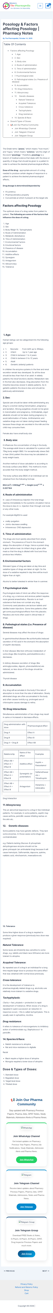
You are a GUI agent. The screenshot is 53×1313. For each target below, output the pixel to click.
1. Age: (18, 54)
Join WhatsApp (26, 1160)
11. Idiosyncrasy (21, 92)
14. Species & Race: (23, 118)
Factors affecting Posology (22, 51)
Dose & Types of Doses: (21, 121)
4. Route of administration (26, 65)
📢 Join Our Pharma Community (24, 125)
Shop (26, 1290)
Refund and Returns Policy (26, 1287)
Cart (26, 1293)
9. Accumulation (22, 85)
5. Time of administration (25, 69)
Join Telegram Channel (25, 132)
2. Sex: (17, 58)
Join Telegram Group (24, 136)
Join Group (26, 1254)
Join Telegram (26, 1207)
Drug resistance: (26, 114)
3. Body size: (20, 61)
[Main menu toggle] (40, 5)
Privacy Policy (27, 1284)
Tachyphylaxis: (25, 110)
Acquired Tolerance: (27, 103)
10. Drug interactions (24, 89)
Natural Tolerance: (26, 100)
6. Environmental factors (25, 72)
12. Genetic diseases (24, 96)
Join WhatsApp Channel (25, 128)
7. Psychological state (24, 76)
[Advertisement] (26, 296)
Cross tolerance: (26, 107)
